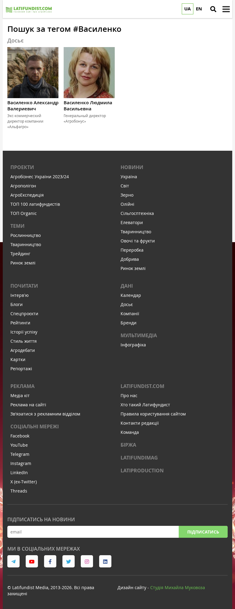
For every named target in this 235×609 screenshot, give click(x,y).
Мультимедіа (139, 335)
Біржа (128, 444)
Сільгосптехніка (137, 213)
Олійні (127, 204)
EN (199, 9)
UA (187, 9)
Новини (132, 167)
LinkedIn (19, 472)
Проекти (22, 167)
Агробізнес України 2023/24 (39, 176)
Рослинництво (25, 235)
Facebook (19, 436)
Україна (129, 176)
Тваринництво (25, 244)
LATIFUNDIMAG (139, 457)
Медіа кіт (20, 395)
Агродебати (22, 350)
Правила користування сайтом (153, 414)
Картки (17, 359)
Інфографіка (133, 345)
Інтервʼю (19, 295)
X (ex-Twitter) (23, 482)
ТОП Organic (23, 213)
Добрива (130, 259)
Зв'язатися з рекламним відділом (45, 414)
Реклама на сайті (28, 405)
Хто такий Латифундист (145, 405)
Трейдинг (20, 254)
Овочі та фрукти (138, 241)
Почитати (24, 285)
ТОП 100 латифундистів (35, 204)
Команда (130, 432)
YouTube (19, 445)
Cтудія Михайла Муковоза (177, 587)
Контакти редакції (140, 423)
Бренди (128, 323)
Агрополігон (23, 186)
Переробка (132, 250)
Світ (125, 186)
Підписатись (203, 532)
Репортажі (21, 368)
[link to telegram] (13, 561)
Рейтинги (20, 323)
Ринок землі (22, 263)
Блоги (16, 304)
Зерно (127, 195)
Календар (131, 295)
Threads (18, 491)
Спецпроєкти (24, 313)
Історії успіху (23, 332)
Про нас (129, 395)
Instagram (20, 463)
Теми (17, 226)
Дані (127, 285)
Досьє (127, 304)
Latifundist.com (142, 386)
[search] (213, 9)
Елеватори (132, 222)
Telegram (19, 454)
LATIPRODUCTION (142, 470)
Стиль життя (23, 341)
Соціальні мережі (34, 426)
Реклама (22, 386)
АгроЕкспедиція (27, 195)
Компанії (130, 313)
